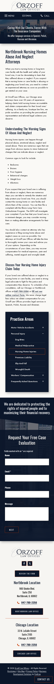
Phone (8, 487)
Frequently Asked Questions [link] (24, 381)
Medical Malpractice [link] (24, 345)
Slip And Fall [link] (21, 363)
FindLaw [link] (37, 674)
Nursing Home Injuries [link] (25, 351)
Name (7, 455)
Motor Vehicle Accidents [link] (22, 327)
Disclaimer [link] (11, 671)
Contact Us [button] (43, 679)
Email (8, 471)
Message (9, 503)
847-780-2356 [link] (21, 291)
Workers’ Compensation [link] (22, 375)
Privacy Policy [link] (32, 671)
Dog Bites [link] (19, 339)
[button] (9, 15)
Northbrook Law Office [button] (27, 611)
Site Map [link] (21, 671)
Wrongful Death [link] (22, 369)
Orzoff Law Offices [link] (22, 668)
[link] (27, 6)
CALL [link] (46, 15)
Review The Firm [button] (27, 573)
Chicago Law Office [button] (27, 653)
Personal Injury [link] (18, 333)
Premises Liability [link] (23, 357)
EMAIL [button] (28, 15)
